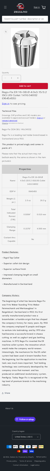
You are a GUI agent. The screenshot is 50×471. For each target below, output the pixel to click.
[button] (5, 7)
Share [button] (7, 393)
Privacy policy (12, 461)
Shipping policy (40, 461)
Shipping (5, 123)
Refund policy (41, 457)
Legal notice (35, 465)
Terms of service (25, 461)
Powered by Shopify (26, 457)
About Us (9, 408)
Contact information (20, 465)
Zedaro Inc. (14, 457)
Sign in (37, 7)
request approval (9, 120)
